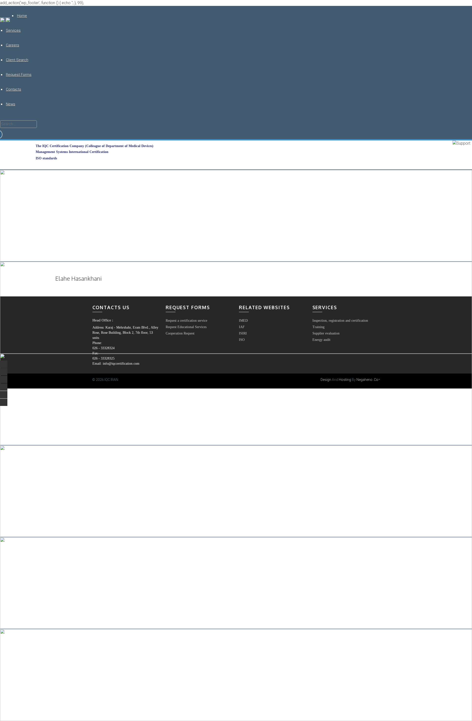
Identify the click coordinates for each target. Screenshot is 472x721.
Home (22, 16)
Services (13, 30)
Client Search (17, 60)
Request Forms (18, 74)
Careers (12, 45)
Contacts (13, 89)
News (10, 104)
